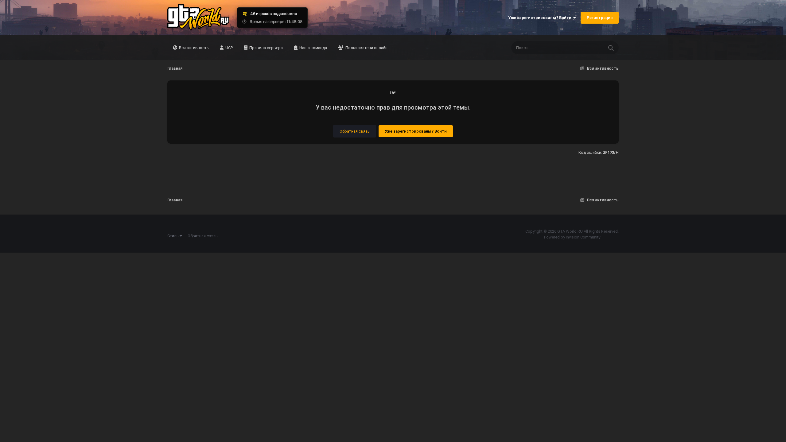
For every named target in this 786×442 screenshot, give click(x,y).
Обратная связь (355, 131)
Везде (590, 48)
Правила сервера (265, 47)
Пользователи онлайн (365, 47)
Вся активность (193, 47)
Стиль (173, 236)
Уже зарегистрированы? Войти (540, 17)
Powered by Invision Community (572, 237)
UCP (228, 47)
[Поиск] (611, 47)
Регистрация (600, 17)
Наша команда (312, 47)
